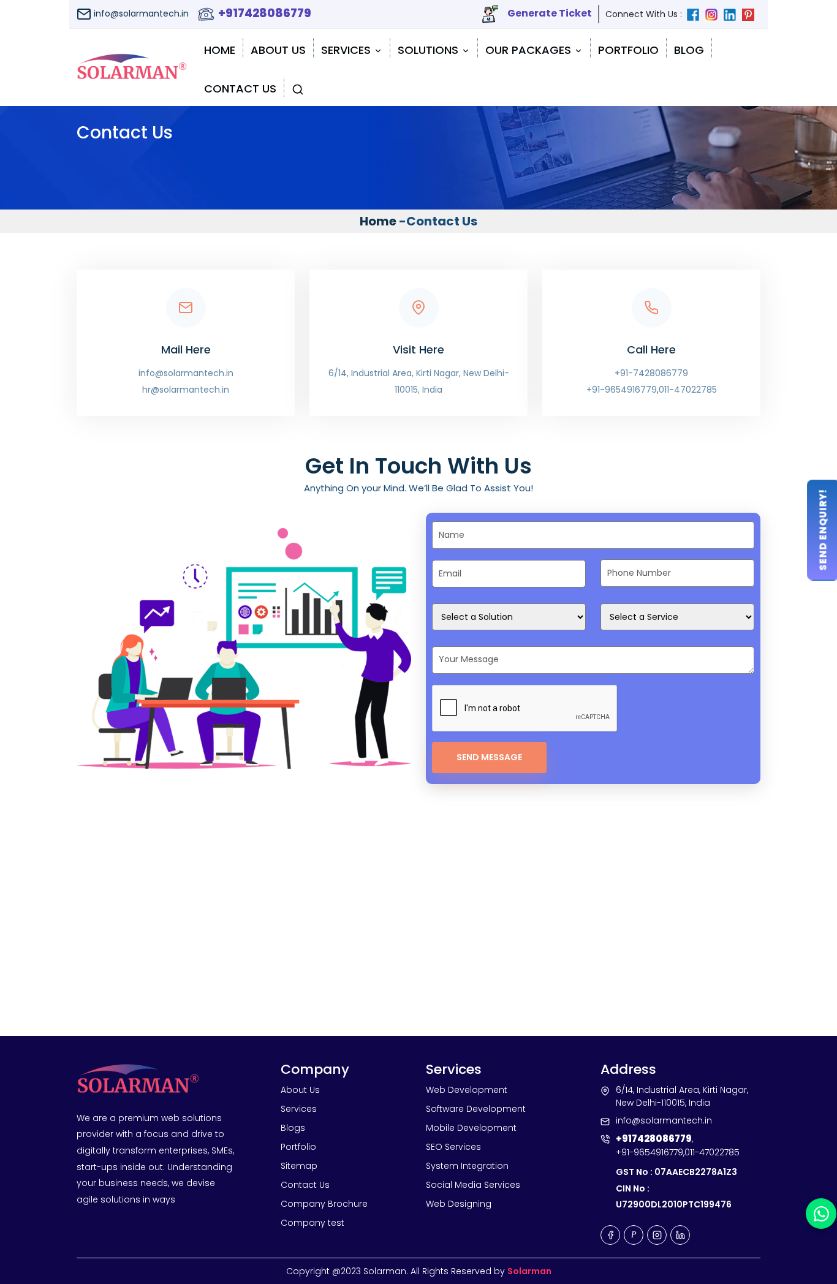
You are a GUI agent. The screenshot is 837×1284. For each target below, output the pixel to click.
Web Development (466, 1090)
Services (347, 50)
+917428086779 (263, 13)
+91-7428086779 (651, 373)
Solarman (529, 1271)
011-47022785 (688, 389)
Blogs (293, 1128)
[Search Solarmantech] (297, 87)
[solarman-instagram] (714, 13)
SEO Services (453, 1147)
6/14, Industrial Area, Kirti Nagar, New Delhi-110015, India (418, 381)
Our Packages (529, 50)
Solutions (429, 50)
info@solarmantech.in (140, 13)
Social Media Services (473, 1185)
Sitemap (299, 1166)
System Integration (467, 1166)
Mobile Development (471, 1128)
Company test (312, 1223)
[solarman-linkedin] (733, 13)
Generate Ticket (549, 13)
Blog (689, 50)
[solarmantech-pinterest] (751, 13)
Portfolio (628, 50)
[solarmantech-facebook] (696, 13)
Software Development (476, 1109)
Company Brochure (324, 1204)
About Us (278, 50)
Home (219, 50)
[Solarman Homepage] (132, 67)
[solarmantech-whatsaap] (821, 1213)
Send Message (489, 757)
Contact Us (240, 88)
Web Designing (458, 1204)
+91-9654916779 (621, 389)
